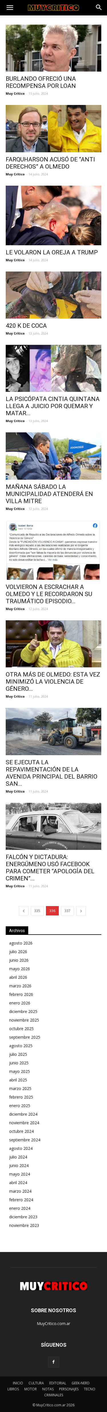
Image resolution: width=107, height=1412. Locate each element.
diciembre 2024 (23, 1114)
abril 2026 (18, 977)
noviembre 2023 (24, 1225)
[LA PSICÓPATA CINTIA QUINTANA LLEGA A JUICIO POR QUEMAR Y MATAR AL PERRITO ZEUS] (53, 368)
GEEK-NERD (81, 1383)
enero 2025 (19, 1105)
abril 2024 (18, 1182)
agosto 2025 (21, 1045)
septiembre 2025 (24, 1037)
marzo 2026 (20, 985)
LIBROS (13, 1389)
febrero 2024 (21, 1199)
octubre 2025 (21, 1028)
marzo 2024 (20, 1191)
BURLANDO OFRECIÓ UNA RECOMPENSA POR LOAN (41, 82)
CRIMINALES (53, 1395)
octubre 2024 (21, 1131)
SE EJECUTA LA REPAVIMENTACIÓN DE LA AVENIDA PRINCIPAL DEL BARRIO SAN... (51, 773)
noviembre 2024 (24, 1122)
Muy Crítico (15, 93)
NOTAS (48, 1389)
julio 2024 (18, 1157)
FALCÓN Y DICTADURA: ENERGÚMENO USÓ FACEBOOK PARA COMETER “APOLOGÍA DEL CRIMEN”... (50, 868)
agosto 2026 (21, 943)
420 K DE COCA (26, 325)
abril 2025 (18, 1080)
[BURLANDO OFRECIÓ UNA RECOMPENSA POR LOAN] (53, 48)
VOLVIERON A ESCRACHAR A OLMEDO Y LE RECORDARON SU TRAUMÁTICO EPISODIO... (49, 594)
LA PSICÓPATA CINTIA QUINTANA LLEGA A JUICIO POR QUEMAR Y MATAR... (53, 406)
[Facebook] (53, 1362)
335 (37, 910)
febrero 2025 (21, 1097)
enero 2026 (19, 1003)
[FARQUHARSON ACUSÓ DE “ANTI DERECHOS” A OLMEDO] (53, 128)
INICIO (18, 1383)
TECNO (89, 1389)
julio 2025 (18, 1054)
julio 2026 (18, 951)
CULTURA (36, 1383)
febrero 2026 (21, 994)
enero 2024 (19, 1208)
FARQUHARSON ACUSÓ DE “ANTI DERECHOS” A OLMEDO (50, 163)
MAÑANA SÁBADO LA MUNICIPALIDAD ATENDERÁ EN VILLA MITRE (49, 494)
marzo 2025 (20, 1088)
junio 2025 (19, 1062)
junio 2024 (19, 1165)
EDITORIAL (57, 1383)
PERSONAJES (68, 1389)
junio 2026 (19, 960)
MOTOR (30, 1389)
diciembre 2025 (23, 1011)
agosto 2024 (21, 1148)
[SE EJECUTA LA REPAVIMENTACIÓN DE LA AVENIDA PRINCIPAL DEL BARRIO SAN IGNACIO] (53, 731)
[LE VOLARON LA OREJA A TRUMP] (53, 215)
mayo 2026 (19, 968)
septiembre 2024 (24, 1139)
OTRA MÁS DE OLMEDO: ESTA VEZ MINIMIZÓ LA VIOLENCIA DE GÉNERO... (53, 681)
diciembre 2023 (23, 1216)
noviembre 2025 (24, 1020)
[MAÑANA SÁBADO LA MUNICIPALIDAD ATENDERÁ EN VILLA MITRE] (53, 455)
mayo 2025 (19, 1071)
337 (67, 910)
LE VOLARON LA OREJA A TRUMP (52, 252)
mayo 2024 (19, 1174)
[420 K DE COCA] (53, 295)
